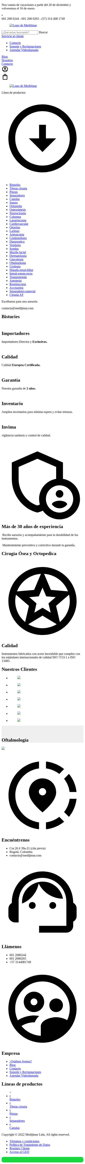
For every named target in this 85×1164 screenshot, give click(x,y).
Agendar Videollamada (23, 50)
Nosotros (7, 60)
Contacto (15, 43)
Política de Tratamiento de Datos (29, 1144)
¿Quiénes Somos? (20, 1061)
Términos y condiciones (24, 1141)
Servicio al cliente (13, 36)
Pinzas (13, 1111)
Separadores (17, 1119)
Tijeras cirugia (18, 1104)
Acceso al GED (19, 1152)
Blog (5, 56)
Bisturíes (14, 1097)
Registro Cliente (19, 1148)
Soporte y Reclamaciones (25, 46)
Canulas (14, 1126)
